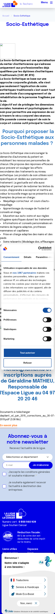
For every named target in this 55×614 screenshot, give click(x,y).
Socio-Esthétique (27, 24)
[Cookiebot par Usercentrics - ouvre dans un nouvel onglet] (38, 249)
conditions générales (37, 472)
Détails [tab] (27, 257)
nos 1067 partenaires (24, 272)
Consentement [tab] (11, 257)
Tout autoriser (27, 352)
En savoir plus (8, 425)
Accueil (5, 16)
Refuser (27, 362)
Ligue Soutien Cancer (14, 525)
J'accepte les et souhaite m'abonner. (29, 474)
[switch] (47, 319)
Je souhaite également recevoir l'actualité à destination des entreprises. (27, 486)
